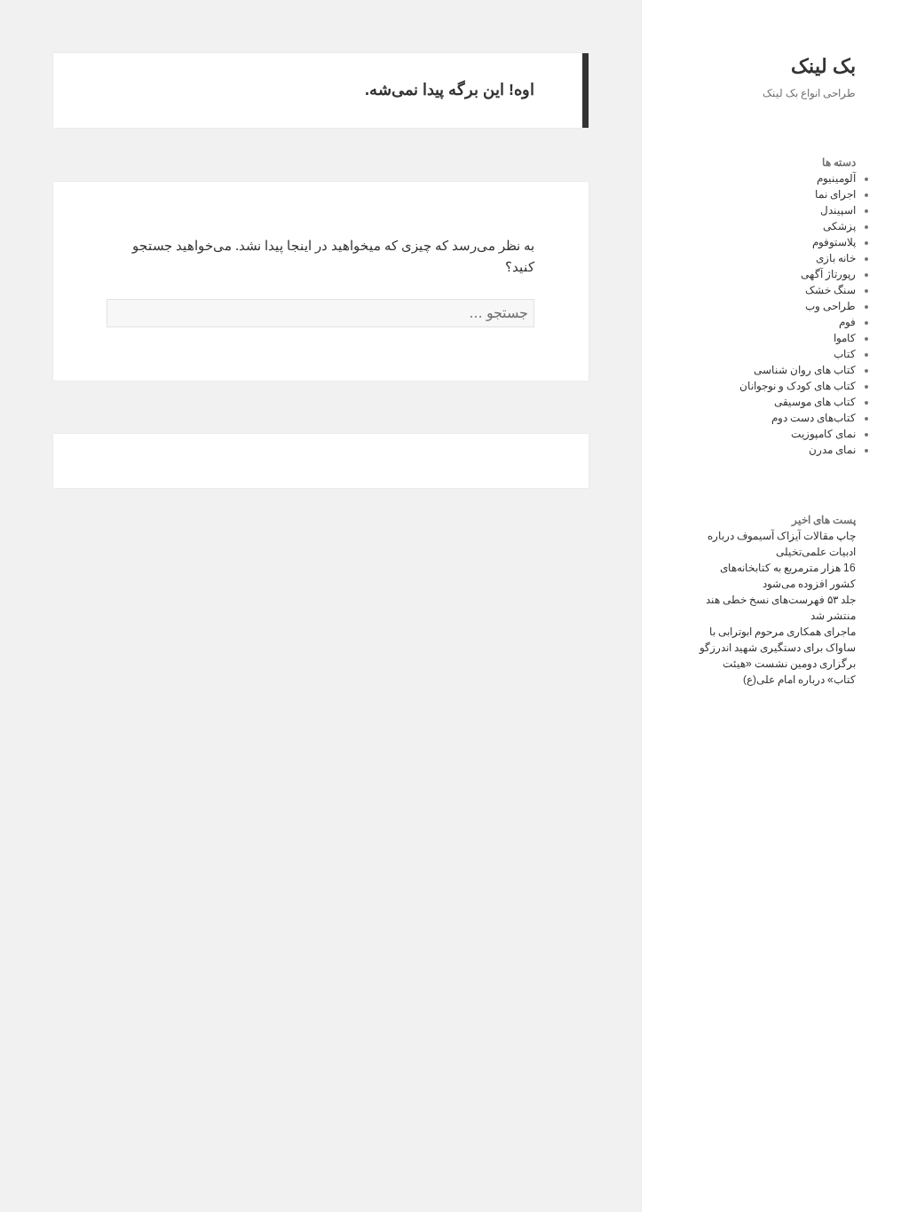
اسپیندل (838, 210)
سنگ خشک (830, 290)
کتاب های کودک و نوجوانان (797, 386)
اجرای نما (835, 194)
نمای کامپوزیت (823, 434)
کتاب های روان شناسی (805, 370)
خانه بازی (836, 258)
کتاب (845, 354)
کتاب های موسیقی (815, 402)
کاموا (845, 338)
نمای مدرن (832, 450)
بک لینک (823, 66)
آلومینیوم (836, 178)
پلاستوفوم (834, 242)
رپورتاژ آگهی (828, 274)
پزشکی (839, 226)
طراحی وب (830, 306)
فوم (847, 322)
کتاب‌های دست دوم (813, 418)
